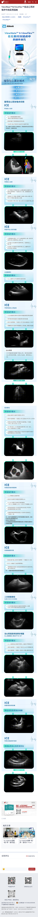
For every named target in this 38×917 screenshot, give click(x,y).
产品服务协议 (4, 904)
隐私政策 (12, 904)
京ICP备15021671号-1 (8, 902)
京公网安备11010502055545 (26, 902)
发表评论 (32, 869)
